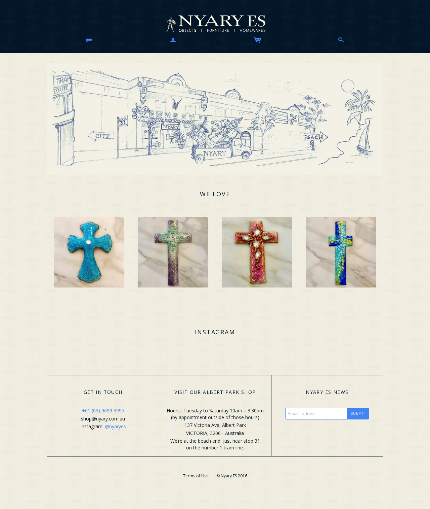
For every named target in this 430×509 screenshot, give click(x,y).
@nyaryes (115, 426)
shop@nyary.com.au (103, 418)
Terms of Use (196, 476)
